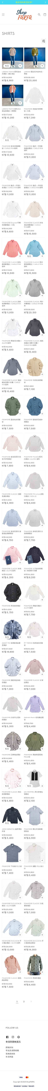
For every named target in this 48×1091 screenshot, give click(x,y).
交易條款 (24, 1086)
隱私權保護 (17, 1086)
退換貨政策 (10, 1054)
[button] (3, 14)
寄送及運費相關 (12, 1050)
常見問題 (9, 1057)
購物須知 (9, 1047)
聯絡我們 (31, 1086)
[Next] (31, 1001)
